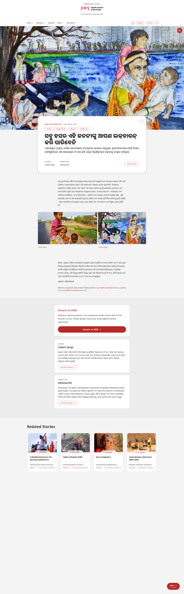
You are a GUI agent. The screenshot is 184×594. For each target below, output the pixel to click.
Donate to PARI (90, 329)
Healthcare (84, 129)
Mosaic (49, 129)
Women (73, 129)
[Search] (132, 23)
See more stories (67, 367)
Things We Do (61, 129)
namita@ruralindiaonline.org (74, 290)
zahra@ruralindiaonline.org (109, 288)
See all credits (132, 164)
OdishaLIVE (64, 165)
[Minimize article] (141, 121)
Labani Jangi (50, 165)
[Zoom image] (179, 30)
